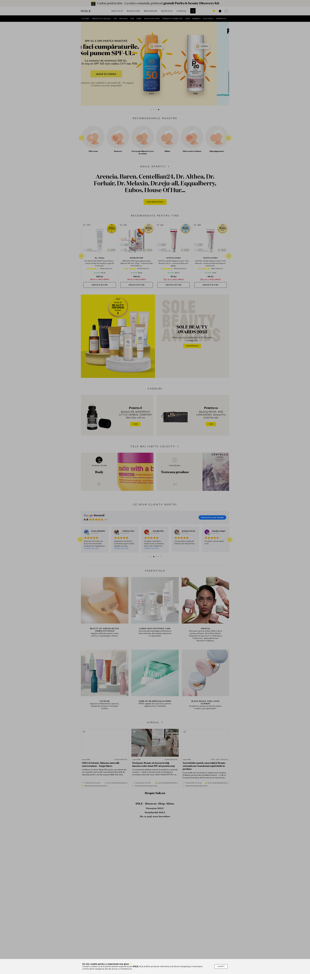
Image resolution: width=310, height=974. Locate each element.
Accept (221, 966)
